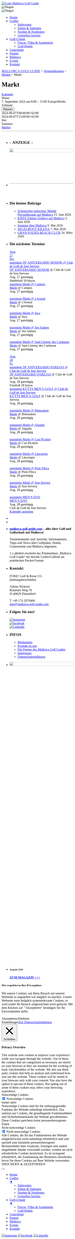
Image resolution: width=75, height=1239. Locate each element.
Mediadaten (25, 642)
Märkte (6, 127)
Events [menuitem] (14, 1225)
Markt (13, 288)
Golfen (14, 21)
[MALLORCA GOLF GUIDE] (20, 3)
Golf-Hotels (25, 46)
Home (13, 17)
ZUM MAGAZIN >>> (25, 977)
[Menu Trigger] (3, 1168)
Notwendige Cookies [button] (15, 1094)
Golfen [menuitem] (14, 1179)
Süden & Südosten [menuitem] (29, 1189)
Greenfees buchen (29, 35)
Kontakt (15, 64)
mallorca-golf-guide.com (26, 528)
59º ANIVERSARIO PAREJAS (30, 374)
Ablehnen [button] (23, 1018)
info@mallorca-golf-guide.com (29, 604)
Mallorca (15, 57)
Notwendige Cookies (19, 1098)
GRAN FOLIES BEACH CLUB (39, 232)
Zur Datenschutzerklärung (35, 1022)
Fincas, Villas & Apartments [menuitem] (35, 1207)
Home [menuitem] (13, 1174)
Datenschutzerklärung (31, 656)
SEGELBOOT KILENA (34, 229)
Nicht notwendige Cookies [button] (18, 1127)
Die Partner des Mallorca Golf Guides (41, 649)
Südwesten (24, 24)
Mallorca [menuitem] (15, 1221)
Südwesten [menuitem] (24, 1185)
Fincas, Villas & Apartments (35, 42)
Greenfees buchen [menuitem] (29, 1196)
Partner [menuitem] (14, 1218)
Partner (14, 53)
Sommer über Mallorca (32, 225)
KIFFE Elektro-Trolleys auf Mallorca (41, 218)
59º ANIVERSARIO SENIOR (29, 269)
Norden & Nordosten (31, 31)
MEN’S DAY (18, 500)
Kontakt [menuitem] (15, 1228)
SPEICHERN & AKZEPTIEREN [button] (23, 1164)
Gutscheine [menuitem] (17, 1214)
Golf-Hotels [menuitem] (25, 1210)
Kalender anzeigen (21, 511)
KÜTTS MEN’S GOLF (25, 396)
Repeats (8, 109)
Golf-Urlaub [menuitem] (17, 1201)
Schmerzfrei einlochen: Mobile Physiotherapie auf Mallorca (37, 212)
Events (14, 60)
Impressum (24, 653)
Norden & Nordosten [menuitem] (31, 1192)
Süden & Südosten (29, 28)
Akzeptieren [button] (9, 1018)
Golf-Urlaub (17, 39)
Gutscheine (17, 50)
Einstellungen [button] (10, 1022)
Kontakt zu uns (27, 646)
